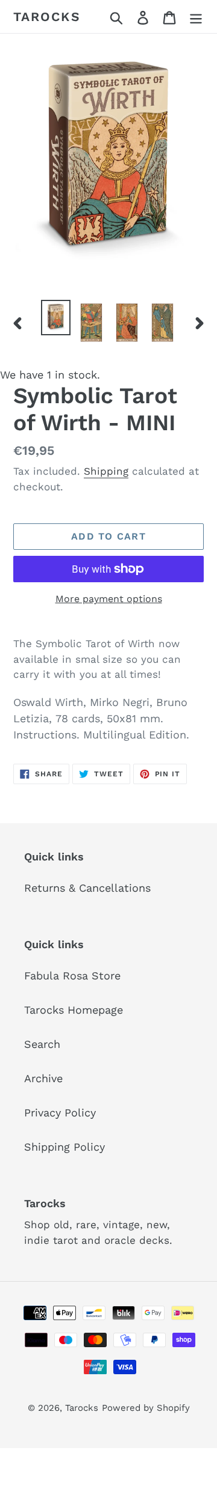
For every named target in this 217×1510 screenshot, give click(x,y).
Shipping (106, 471)
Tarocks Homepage (73, 1009)
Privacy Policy (60, 1112)
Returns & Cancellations (87, 887)
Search (42, 1044)
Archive (43, 1078)
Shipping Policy (64, 1146)
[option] (56, 317)
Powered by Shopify (146, 1407)
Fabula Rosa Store (72, 975)
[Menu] (196, 16)
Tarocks (47, 16)
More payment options (108, 598)
